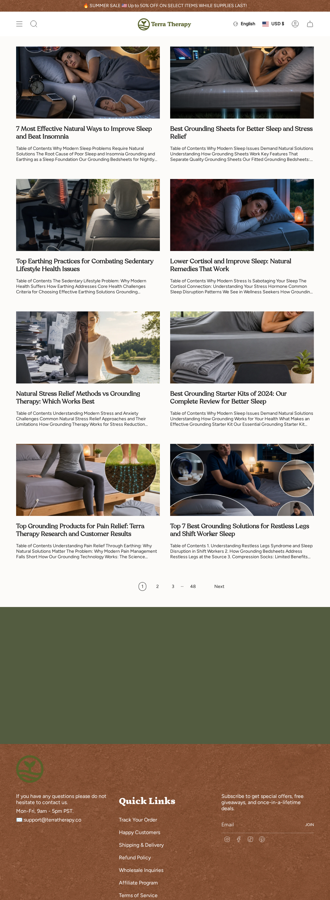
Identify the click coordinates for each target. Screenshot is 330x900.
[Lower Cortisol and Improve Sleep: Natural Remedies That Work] (242, 215)
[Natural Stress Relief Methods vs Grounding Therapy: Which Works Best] (88, 347)
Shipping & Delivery (141, 845)
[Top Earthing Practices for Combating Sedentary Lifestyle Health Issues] (88, 215)
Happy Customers (139, 832)
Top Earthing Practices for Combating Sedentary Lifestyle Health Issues (84, 265)
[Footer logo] (30, 769)
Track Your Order (138, 820)
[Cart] (310, 23)
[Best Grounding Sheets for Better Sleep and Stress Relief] (242, 83)
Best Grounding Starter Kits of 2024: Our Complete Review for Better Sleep (228, 397)
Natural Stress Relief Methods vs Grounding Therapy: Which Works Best (78, 397)
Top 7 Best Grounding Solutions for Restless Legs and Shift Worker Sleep (239, 530)
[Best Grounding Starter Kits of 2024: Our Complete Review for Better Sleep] (242, 347)
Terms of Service (138, 895)
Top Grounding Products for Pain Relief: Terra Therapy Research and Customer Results (80, 530)
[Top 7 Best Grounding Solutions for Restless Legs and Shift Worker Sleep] (242, 480)
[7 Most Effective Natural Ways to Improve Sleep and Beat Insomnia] (88, 83)
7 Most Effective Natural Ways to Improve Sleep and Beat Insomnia (84, 133)
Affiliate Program (138, 883)
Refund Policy (135, 857)
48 (193, 586)
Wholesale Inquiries (141, 870)
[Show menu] (19, 23)
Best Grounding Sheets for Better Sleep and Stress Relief (241, 133)
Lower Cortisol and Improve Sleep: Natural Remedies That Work (230, 265)
